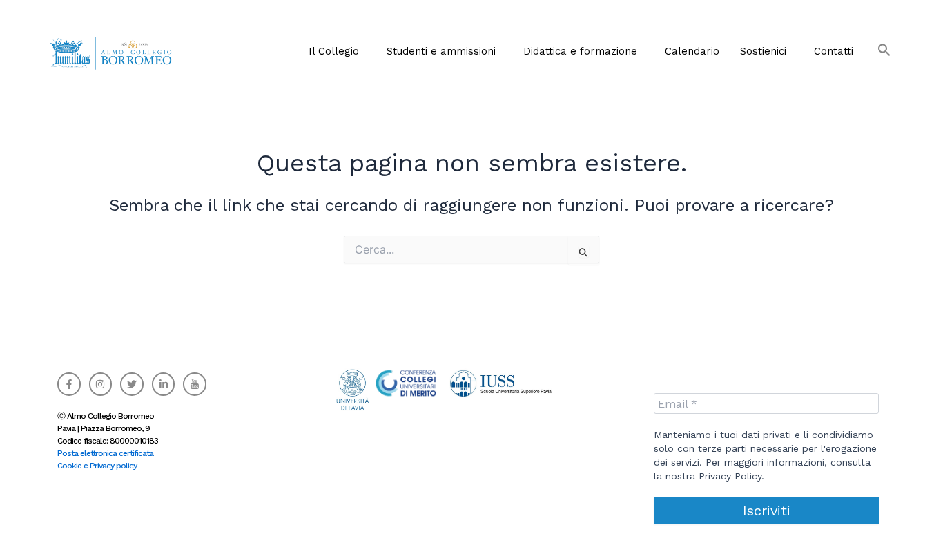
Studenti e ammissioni (441, 51)
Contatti (833, 51)
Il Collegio (334, 51)
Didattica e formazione (580, 51)
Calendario (692, 51)
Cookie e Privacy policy (97, 465)
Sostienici (763, 51)
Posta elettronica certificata (105, 453)
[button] (337, 51)
